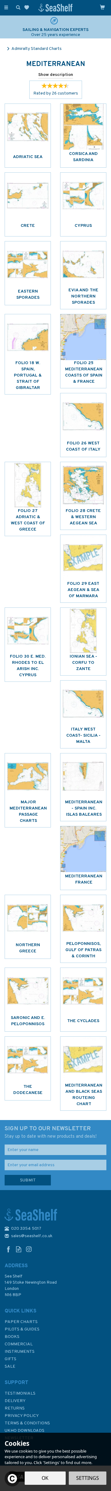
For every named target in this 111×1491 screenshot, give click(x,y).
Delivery (15, 1401)
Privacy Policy (22, 1415)
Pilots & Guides (22, 1329)
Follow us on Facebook (8, 1249)
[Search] (17, 7)
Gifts (10, 1359)
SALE (10, 1366)
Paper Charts (21, 1322)
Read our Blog (19, 1249)
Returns (15, 1408)
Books (12, 1336)
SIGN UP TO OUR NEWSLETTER (51, 1132)
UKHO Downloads (24, 1430)
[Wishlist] (27, 7)
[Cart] (102, 7)
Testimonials (20, 1393)
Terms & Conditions (27, 1423)
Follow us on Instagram (29, 1249)
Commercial (19, 1344)
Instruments (20, 1351)
